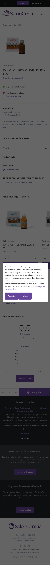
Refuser (25, 296)
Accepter (12, 296)
